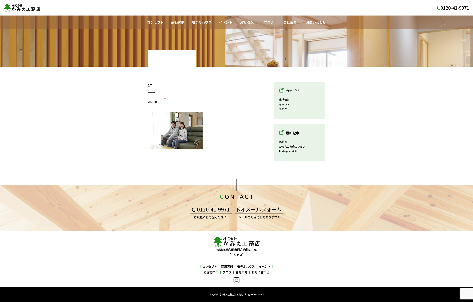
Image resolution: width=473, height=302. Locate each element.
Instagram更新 (288, 151)
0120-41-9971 (213, 209)
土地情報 (284, 99)
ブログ (269, 22)
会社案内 (290, 22)
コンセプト (155, 22)
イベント (225, 22)
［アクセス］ (236, 254)
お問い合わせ (316, 22)
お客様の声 (248, 22)
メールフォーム (264, 209)
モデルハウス (202, 22)
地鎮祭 (283, 142)
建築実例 (177, 22)
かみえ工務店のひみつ (292, 146)
